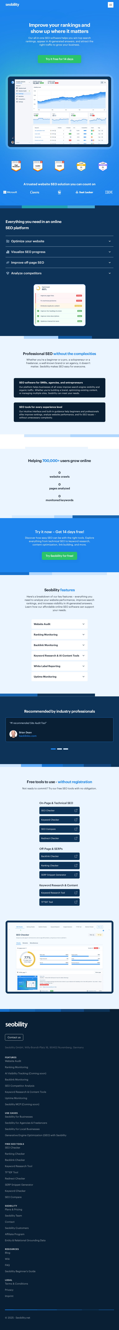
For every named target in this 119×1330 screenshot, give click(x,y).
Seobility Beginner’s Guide (20, 1271)
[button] (53, 749)
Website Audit (13, 1061)
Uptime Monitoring (16, 1098)
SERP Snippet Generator (53, 874)
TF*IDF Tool (47, 902)
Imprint (9, 1296)
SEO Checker (48, 810)
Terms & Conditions (16, 1283)
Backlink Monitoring (16, 1079)
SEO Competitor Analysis (19, 1085)
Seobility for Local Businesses (22, 1129)
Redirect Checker (50, 838)
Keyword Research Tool (53, 892)
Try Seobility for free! (59, 556)
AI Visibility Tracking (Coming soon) (25, 1073)
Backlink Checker (50, 856)
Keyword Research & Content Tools (25, 1091)
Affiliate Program (14, 1234)
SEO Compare (48, 829)
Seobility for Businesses (19, 1116)
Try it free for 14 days (59, 59)
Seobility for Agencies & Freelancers (26, 1122)
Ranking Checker (49, 865)
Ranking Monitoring (16, 1067)
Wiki (7, 1258)
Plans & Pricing (13, 1209)
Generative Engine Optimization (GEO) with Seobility (35, 1135)
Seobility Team (13, 1215)
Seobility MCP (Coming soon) (22, 1104)
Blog (7, 1252)
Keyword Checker (50, 819)
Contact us (14, 1037)
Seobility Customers (17, 1228)
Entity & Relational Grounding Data (25, 1240)
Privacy (9, 1289)
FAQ (7, 1265)
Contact (10, 1221)
